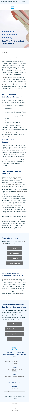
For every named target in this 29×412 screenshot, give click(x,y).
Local (14, 248)
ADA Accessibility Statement (14, 408)
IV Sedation (14, 258)
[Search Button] (23, 7)
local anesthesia (12, 184)
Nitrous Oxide (14, 253)
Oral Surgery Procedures (14, 334)
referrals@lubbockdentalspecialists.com (14, 391)
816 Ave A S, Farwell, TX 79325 (14, 376)
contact (19, 293)
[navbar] (26, 7)
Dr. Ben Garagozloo (21, 191)
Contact (4, 77)
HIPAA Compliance (14, 410)
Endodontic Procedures (14, 329)
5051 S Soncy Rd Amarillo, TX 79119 (14, 370)
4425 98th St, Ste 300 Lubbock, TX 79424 (14, 362)
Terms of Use (14, 405)
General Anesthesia (14, 263)
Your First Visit (14, 324)
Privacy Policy (14, 403)
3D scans (17, 179)
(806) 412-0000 (14, 388)
